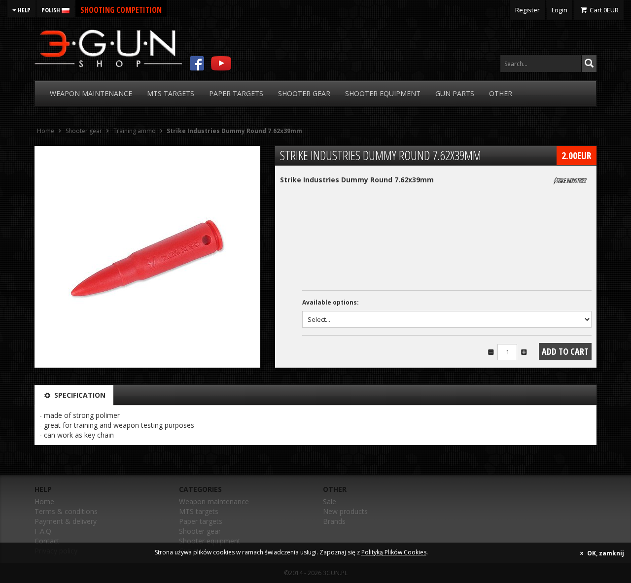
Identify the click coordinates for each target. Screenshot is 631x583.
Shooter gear (200, 531)
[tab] (74, 395)
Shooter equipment (210, 541)
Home (44, 501)
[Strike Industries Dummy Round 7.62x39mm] (147, 257)
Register (527, 9)
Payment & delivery (66, 521)
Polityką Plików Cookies (393, 552)
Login (559, 9)
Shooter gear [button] (304, 93)
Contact (47, 541)
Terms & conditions (66, 511)
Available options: (330, 302)
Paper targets (200, 521)
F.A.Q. (44, 531)
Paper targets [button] (236, 93)
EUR (604, 9)
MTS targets (198, 511)
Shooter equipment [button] (383, 93)
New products (345, 511)
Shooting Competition (121, 9)
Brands (334, 521)
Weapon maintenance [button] (91, 93)
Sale (329, 501)
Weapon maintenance (214, 501)
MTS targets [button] (170, 93)
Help (23, 9)
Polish (51, 9)
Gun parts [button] (454, 93)
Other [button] (500, 93)
